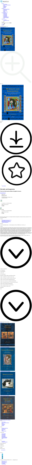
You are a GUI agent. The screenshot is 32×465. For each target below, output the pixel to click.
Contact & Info (4, 12)
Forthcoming (5, 6)
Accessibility (3, 463)
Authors (3, 8)
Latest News (5, 19)
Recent (4, 5)
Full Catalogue (5, 4)
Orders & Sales (5, 13)
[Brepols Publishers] (4, 2)
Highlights (3, 424)
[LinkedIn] (2, 458)
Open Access (5, 10)
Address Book (5, 14)
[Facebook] (2, 454)
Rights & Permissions (4, 437)
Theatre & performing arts (5, 222)
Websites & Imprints (5, 17)
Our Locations (5, 15)
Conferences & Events (6, 20)
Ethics (4, 11)
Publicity (4, 7)
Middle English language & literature (6, 221)
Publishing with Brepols (6, 9)
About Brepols (5, 16)
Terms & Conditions (4, 462)
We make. (4, 461)
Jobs (4, 18)
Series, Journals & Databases (5, 422)
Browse (3, 3)
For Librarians (3, 434)
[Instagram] (2, 457)
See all (1, 322)
